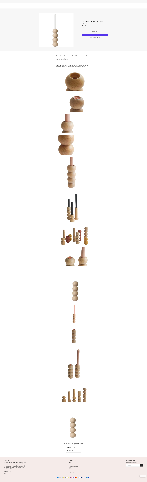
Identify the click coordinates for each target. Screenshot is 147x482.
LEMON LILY (84, 23)
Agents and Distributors (73, 466)
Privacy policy (71, 472)
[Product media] (73, 81)
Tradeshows (71, 465)
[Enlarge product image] (56, 30)
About (70, 462)
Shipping (70, 469)
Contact (70, 463)
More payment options (95, 37)
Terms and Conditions (73, 471)
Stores (70, 468)
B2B (70, 467)
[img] (4, 474)
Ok (141, 465)
